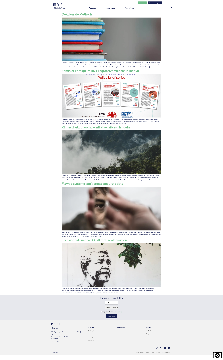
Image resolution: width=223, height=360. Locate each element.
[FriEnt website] (59, 6)
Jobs (153, 352)
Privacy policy (117, 312)
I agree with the (112, 311)
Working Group (92, 330)
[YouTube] (165, 348)
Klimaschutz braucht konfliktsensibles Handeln (96, 127)
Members (90, 334)
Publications (149, 330)
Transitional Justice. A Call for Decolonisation (94, 240)
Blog (147, 334)
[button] (92, 8)
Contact (147, 352)
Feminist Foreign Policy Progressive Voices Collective (100, 71)
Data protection (166, 352)
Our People (91, 340)
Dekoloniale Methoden (78, 14)
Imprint (158, 352)
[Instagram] (161, 348)
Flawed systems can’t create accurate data (92, 184)
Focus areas (121, 327)
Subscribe (111, 316)
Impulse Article (150, 337)
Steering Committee (93, 337)
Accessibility (140, 352)
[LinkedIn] (157, 348)
